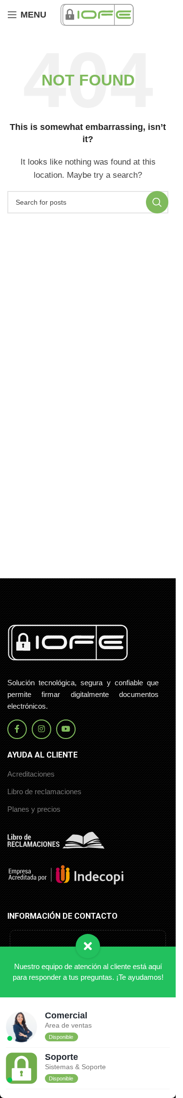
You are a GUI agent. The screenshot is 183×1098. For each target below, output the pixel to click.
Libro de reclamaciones (44, 791)
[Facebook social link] (17, 729)
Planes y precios (34, 809)
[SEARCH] (157, 202)
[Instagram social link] (41, 729)
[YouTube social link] (66, 729)
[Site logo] (97, 14)
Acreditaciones (31, 774)
